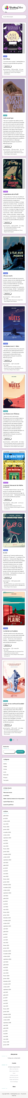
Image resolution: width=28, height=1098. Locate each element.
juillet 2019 (5, 995)
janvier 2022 (6, 915)
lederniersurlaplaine (11, 653)
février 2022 (6, 912)
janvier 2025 (6, 829)
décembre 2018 (7, 1014)
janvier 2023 (6, 882)
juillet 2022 (5, 898)
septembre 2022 (7, 893)
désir (9, 151)
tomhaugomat (7, 655)
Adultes (5, 763)
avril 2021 (5, 940)
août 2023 (5, 862)
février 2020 (6, 975)
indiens (5, 653)
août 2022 (5, 895)
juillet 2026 (5, 815)
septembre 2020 (7, 959)
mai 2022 (5, 904)
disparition (15, 443)
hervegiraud (16, 729)
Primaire (6, 482)
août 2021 (5, 928)
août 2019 (5, 992)
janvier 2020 (6, 978)
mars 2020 (5, 973)
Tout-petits (5, 780)
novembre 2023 (7, 854)
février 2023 (6, 879)
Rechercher (6, 746)
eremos (22, 443)
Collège (5, 191)
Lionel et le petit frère (8, 804)
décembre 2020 (7, 951)
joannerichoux (19, 151)
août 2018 (5, 1025)
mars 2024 (5, 846)
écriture (21, 71)
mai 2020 (5, 967)
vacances (22, 507)
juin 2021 (5, 934)
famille (6, 729)
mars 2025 (5, 824)
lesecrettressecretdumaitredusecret (11, 505)
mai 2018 (5, 1033)
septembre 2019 (7, 989)
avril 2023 (5, 873)
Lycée (5, 56)
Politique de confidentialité (14, 1058)
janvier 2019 (6, 1011)
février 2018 (6, 1042)
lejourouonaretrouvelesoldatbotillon (11, 731)
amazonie (7, 227)
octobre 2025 (6, 821)
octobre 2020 (6, 956)
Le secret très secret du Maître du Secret (13, 486)
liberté (17, 653)
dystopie (19, 366)
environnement (7, 228)
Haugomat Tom (13, 228)
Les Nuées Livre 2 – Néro (11, 346)
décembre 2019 (7, 981)
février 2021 (6, 945)
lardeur (15, 152)
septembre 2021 (7, 926)
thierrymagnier (7, 73)
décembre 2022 (7, 884)
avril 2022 (5, 906)
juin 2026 (5, 818)
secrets (12, 72)
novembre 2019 (7, 984)
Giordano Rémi (8, 299)
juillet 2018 (5, 1028)
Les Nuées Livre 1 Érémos (11, 414)
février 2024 (6, 848)
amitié (6, 151)
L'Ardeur (11, 152)
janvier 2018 (6, 1044)
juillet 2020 (6, 964)
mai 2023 (5, 871)
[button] (17, 740)
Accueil (4, 16)
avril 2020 (5, 970)
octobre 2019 (6, 986)
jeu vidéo (12, 585)
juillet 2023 (5, 865)
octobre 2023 (6, 857)
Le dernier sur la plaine (10, 631)
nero (22, 368)
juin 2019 (5, 997)
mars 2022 (5, 909)
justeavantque (7, 152)
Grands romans (10, 444)
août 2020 (5, 962)
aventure (7, 504)
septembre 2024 (7, 837)
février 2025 (6, 826)
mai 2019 (5, 1000)
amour (6, 71)
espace (5, 444)
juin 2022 (5, 901)
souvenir (12, 732)
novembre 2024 (7, 832)
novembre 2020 (7, 953)
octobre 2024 (6, 835)
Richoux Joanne (20, 152)
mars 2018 (5, 1039)
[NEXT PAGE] (17, 740)
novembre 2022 (7, 887)
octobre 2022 (6, 890)
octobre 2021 (6, 923)
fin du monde (13, 151)
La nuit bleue (6, 795)
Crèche (5, 769)
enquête (16, 583)
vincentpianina (7, 508)
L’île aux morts (7, 276)
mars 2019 (5, 1006)
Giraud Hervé (11, 729)
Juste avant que (8, 118)
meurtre (16, 585)
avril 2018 (5, 1036)
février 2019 (6, 1009)
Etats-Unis (15, 651)
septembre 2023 (7, 860)
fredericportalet (21, 583)
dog (13, 583)
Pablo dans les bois (7, 792)
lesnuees (12, 368)
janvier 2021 (6, 948)
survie (5, 369)
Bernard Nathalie (16, 71)
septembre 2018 (7, 1022)
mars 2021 (5, 942)
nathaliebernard (7, 72)
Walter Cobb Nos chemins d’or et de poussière (13, 798)
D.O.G (5, 553)
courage (18, 227)
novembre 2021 (7, 920)
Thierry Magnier (17, 72)
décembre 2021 (7, 917)
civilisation (15, 366)
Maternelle (5, 774)
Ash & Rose (6, 59)
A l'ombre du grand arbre (14, 1067)
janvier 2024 (6, 851)
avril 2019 (5, 1003)
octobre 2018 (6, 1020)
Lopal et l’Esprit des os (8, 801)
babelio (10, 504)
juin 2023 (5, 868)
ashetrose (10, 71)
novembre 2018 (7, 1017)
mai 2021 (5, 937)
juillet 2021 (5, 931)
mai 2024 (5, 840)
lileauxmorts (14, 299)
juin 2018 (5, 1031)
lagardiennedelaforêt (8, 230)
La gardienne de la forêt (11, 194)
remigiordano (20, 299)
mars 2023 (5, 876)
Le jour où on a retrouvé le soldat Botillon (13, 704)
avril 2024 (5, 843)
